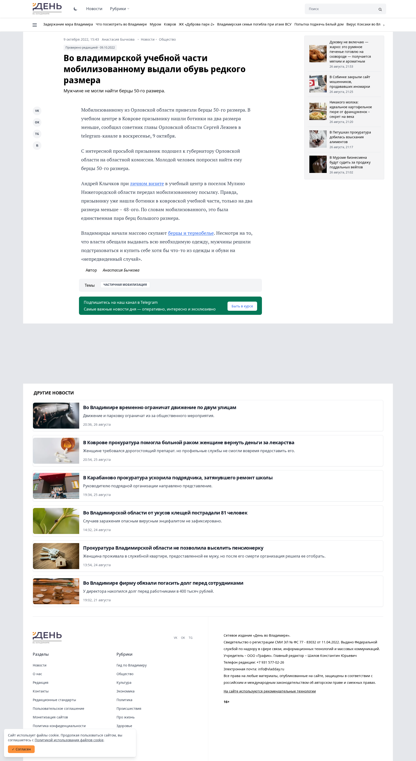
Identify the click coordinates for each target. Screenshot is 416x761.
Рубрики (118, 8)
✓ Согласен (21, 749)
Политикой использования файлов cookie (69, 740)
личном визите (147, 183)
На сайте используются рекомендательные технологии (270, 691)
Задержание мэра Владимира (68, 24)
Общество (167, 39)
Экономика (126, 691)
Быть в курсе (242, 306)
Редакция (40, 682)
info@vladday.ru (271, 669)
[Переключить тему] (75, 8)
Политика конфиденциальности (59, 725)
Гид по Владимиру (132, 665)
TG (37, 134)
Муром (155, 24)
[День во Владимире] (48, 638)
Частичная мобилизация (125, 285)
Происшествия (129, 708)
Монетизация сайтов (50, 717)
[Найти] (380, 9)
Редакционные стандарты (54, 700)
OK (37, 122)
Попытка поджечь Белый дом (319, 24)
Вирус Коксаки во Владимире (370, 24)
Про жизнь (126, 717)
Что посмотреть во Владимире (121, 24)
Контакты (41, 691)
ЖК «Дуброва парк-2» (196, 24)
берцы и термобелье (191, 233)
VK (37, 111)
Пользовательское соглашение (58, 708)
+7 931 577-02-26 (270, 662)
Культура (124, 682)
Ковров (170, 24)
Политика (124, 700)
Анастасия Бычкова (118, 39)
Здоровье (124, 725)
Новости (94, 8)
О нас (37, 674)
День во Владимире (48, 9)
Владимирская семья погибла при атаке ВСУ (254, 24)
